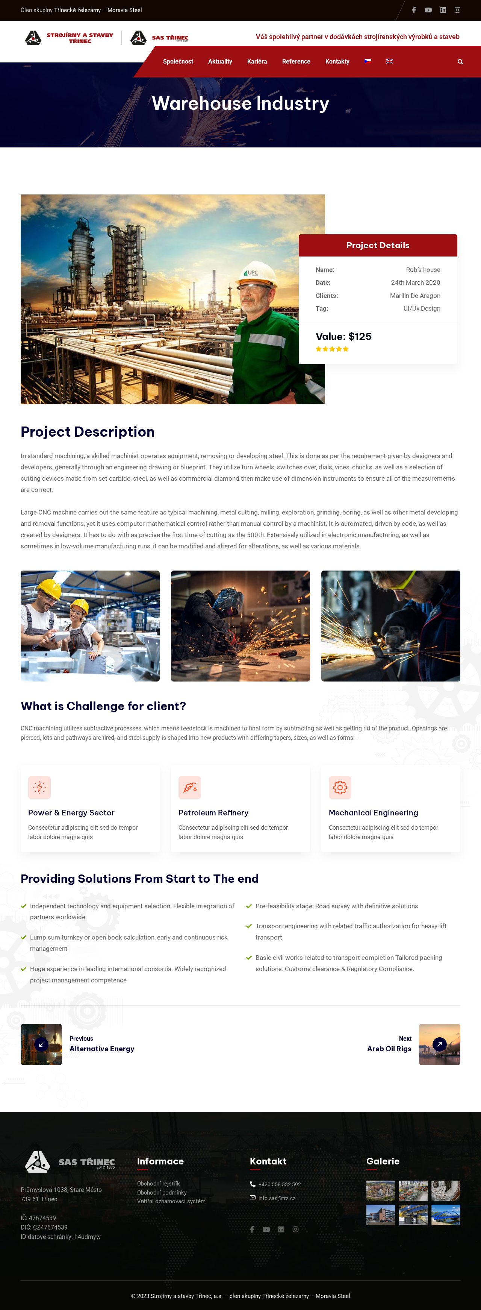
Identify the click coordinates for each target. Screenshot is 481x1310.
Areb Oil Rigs (389, 1048)
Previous (81, 1038)
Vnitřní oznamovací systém (171, 1201)
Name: (325, 269)
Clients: (327, 295)
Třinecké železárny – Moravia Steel (98, 10)
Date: (323, 282)
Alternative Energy (102, 1048)
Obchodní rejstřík (158, 1183)
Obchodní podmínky (162, 1192)
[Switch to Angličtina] (389, 61)
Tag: (322, 308)
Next (405, 1038)
